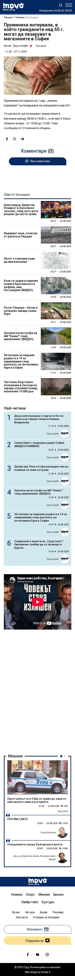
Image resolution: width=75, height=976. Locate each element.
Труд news (62, 811)
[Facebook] (28, 954)
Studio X (45, 972)
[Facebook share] (7, 139)
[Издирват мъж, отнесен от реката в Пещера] (56, 235)
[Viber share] (15, 139)
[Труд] (37, 881)
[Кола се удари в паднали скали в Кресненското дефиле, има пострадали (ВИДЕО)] (56, 285)
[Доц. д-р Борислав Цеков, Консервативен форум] (62, 857)
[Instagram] (47, 954)
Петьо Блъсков (47, 832)
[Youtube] (37, 954)
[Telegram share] (22, 139)
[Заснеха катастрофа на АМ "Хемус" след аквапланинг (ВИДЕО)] (56, 336)
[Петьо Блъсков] (62, 832)
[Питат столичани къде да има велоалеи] (56, 260)
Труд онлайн (20, 45)
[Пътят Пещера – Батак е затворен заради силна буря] (56, 311)
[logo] (13, 7)
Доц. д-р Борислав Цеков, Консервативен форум (34, 857)
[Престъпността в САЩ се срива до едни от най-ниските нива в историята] (37, 777)
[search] (60, 5)
